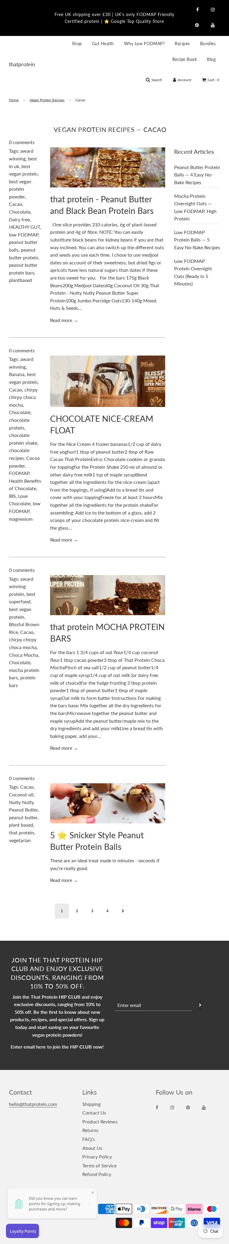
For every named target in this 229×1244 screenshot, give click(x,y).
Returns (90, 1130)
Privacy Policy (97, 1156)
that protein (21, 832)
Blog (211, 59)
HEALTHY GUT (24, 227)
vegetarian (20, 840)
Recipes (182, 43)
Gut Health (103, 43)
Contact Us (94, 1112)
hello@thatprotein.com (33, 1104)
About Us (92, 1148)
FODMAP (19, 473)
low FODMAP (23, 234)
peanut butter (23, 817)
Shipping (91, 1104)
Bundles (208, 43)
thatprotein (16, 64)
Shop (77, 43)
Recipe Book (184, 59)
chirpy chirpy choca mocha (23, 397)
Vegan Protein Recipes (47, 100)
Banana (16, 374)
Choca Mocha (23, 655)
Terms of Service (99, 1165)
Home (13, 100)
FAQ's (88, 1139)
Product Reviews (99, 1121)
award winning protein (21, 586)
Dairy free (19, 219)
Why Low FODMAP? (144, 43)
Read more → (64, 320)
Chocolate (19, 211)
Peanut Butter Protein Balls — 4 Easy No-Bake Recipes (197, 174)
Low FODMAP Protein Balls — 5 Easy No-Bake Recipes (197, 239)
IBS (12, 496)
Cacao (15, 204)
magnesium (21, 519)
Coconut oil (21, 794)
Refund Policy (96, 1174)
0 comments (22, 142)
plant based (21, 825)
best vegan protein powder (20, 189)
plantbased (20, 280)
